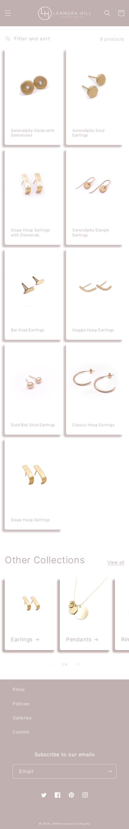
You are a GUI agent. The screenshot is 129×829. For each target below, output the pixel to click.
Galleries (22, 717)
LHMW (55, 823)
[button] (8, 13)
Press (19, 689)
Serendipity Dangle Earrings (90, 232)
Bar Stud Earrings (27, 330)
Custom (21, 731)
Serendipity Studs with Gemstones (32, 133)
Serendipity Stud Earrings (88, 133)
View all (115, 562)
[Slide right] (78, 664)
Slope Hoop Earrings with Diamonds (30, 232)
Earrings (22, 639)
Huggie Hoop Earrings (93, 330)
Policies (21, 703)
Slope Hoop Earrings (30, 519)
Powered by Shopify (75, 823)
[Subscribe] (109, 771)
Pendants (79, 639)
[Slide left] (51, 664)
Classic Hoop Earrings (93, 424)
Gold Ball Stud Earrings (33, 424)
